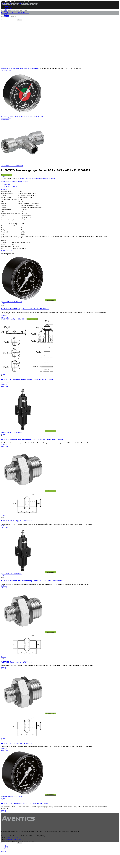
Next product (5, 119)
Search (20, 843)
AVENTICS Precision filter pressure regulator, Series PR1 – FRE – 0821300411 (32, 439)
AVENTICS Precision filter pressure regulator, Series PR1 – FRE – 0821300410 (32, 581)
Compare (3, 176)
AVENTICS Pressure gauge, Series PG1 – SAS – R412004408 (25, 309)
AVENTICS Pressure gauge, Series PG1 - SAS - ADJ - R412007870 (22, 116)
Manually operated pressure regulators (28, 68)
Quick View (4, 317)
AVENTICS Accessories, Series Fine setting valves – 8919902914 (27, 379)
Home (2, 68)
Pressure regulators (10, 68)
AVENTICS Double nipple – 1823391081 (16, 662)
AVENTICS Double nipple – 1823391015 (16, 521)
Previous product (6, 70)
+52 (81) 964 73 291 (12, 837)
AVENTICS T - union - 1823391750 (12, 166)
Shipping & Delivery (10, 186)
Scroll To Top (3, 851)
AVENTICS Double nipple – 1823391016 (16, 743)
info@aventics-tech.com (13, 839)
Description (7, 184)
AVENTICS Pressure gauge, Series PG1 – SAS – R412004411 (25, 803)
